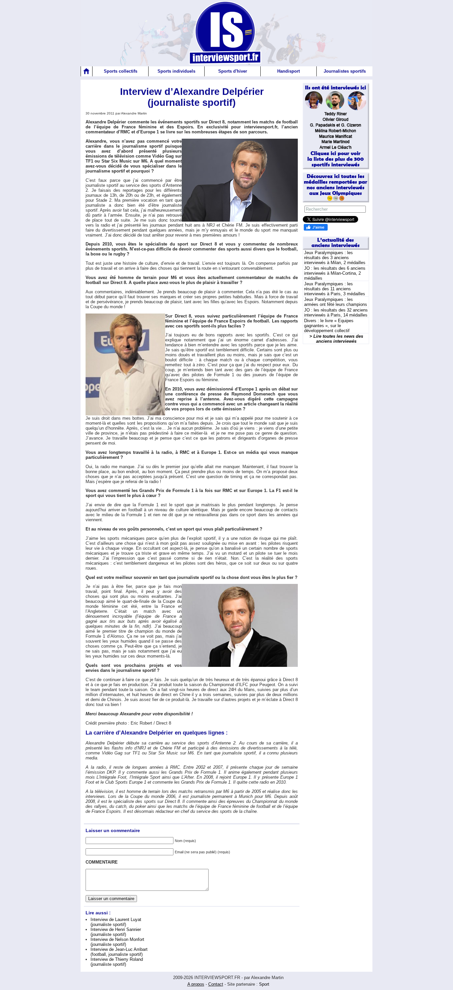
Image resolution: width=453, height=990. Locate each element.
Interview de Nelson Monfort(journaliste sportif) (117, 942)
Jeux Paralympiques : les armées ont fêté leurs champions (335, 302)
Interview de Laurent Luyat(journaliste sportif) (116, 922)
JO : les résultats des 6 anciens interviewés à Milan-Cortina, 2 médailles (334, 273)
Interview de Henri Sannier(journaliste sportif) (116, 932)
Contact (215, 984)
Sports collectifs (120, 71)
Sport (264, 984)
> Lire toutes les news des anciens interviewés (336, 339)
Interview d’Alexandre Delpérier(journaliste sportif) (192, 97)
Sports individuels (176, 71)
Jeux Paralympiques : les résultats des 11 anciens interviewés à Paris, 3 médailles (334, 288)
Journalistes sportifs (345, 71)
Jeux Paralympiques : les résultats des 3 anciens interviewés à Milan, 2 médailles (334, 257)
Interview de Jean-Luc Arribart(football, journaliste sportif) (119, 952)
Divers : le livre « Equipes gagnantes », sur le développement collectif (329, 325)
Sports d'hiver (232, 71)
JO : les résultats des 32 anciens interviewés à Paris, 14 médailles (336, 313)
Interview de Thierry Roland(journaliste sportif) (117, 962)
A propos (195, 984)
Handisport (288, 71)
